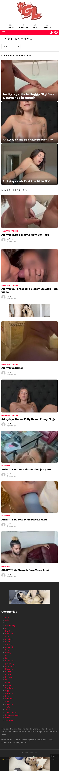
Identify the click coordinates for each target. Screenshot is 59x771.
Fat (6, 655)
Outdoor (9, 693)
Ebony (8, 652)
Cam (7, 636)
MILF (7, 680)
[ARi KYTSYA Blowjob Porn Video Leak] (29, 547)
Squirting (9, 704)
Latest (10, 27)
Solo (7, 701)
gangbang (9, 663)
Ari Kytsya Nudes (12, 367)
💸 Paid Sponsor (40, 757)
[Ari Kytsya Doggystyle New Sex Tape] (29, 211)
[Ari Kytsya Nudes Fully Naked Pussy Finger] (29, 396)
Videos (15, 231)
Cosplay (8, 644)
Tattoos (8, 707)
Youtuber (9, 720)
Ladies (8, 671)
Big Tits (8, 631)
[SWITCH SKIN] (51, 32)
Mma (7, 682)
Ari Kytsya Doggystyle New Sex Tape (25, 234)
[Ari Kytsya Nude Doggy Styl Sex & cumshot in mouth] (29, 81)
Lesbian (8, 677)
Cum (7, 650)
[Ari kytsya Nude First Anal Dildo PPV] (29, 164)
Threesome (10, 712)
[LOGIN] (56, 32)
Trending (47, 27)
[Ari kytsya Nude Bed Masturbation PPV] (29, 122)
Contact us (25, 757)
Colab (8, 642)
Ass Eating (10, 625)
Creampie (9, 647)
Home (15, 757)
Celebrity (9, 639)
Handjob (9, 669)
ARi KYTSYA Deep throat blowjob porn (26, 469)
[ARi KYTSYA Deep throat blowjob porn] (29, 447)
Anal (7, 617)
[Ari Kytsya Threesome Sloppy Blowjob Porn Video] (29, 265)
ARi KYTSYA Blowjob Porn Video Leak (25, 570)
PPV (7, 696)
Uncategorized (12, 715)
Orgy (7, 690)
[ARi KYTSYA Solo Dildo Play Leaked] (29, 497)
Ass (6, 623)
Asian (7, 620)
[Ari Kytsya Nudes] (29, 341)
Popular (23, 27)
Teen (7, 709)
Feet (7, 658)
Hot (35, 27)
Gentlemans (10, 666)
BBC (7, 628)
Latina (8, 674)
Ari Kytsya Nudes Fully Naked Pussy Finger (29, 419)
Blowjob (9, 634)
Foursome (9, 661)
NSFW (8, 685)
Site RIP (8, 699)
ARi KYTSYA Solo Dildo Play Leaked (24, 519)
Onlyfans (5, 231)
